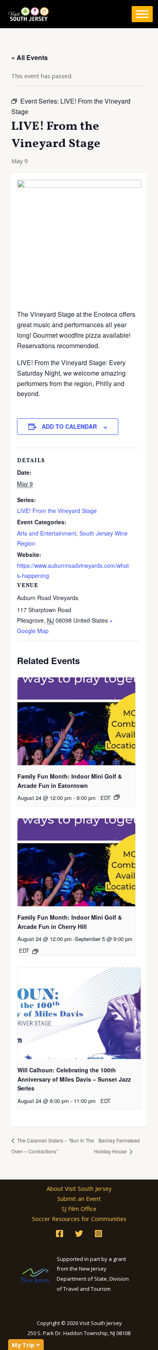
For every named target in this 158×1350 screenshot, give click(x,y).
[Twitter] (79, 1234)
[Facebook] (60, 1234)
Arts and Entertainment (46, 533)
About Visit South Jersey (79, 1188)
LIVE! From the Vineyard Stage (57, 511)
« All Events (29, 57)
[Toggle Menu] (142, 14)
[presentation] (76, 721)
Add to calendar (69, 426)
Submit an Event (79, 1198)
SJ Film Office (79, 1209)
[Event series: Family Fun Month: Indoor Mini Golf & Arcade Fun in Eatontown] (117, 797)
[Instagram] (98, 1234)
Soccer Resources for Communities (79, 1219)
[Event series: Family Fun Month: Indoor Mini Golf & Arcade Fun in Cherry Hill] (35, 951)
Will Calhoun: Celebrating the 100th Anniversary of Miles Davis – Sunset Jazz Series (74, 1079)
